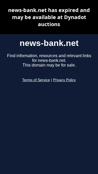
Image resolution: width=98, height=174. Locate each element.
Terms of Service (36, 80)
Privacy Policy (64, 80)
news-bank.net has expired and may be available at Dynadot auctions (49, 17)
